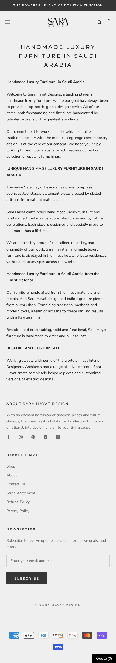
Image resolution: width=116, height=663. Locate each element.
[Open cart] (109, 22)
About (11, 475)
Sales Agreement (20, 493)
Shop (10, 466)
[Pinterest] (33, 437)
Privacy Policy (17, 510)
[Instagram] (21, 437)
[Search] (99, 22)
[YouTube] (45, 437)
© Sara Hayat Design (58, 605)
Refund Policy (18, 502)
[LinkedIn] (58, 437)
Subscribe (26, 578)
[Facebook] (8, 437)
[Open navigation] (7, 22)
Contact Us (15, 484)
